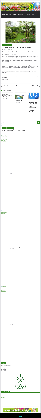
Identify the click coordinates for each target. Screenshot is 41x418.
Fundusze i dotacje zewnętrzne (18, 14)
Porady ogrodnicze (27, 12)
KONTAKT (12, 16)
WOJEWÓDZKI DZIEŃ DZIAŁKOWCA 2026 (13, 130)
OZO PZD (10, 49)
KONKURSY (36, 12)
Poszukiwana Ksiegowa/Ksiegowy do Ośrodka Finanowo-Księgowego (20, 247)
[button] (7, 12)
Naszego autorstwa (6, 14)
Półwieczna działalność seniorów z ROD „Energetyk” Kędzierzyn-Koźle (10, 86)
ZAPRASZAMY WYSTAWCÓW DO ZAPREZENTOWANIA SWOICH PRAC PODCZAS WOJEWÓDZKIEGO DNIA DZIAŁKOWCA (22, 172)
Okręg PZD (12, 12)
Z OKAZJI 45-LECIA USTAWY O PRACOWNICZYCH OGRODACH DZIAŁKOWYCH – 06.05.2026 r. (23, 323)
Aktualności (4, 12)
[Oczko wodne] (20, 93)
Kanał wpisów (3, 395)
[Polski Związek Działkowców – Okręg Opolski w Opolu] (20, 3)
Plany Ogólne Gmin (30, 14)
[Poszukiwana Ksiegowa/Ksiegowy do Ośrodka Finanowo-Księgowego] (4, 247)
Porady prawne (19, 12)
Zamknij (21, 416)
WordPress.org (3, 399)
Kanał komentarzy (4, 397)
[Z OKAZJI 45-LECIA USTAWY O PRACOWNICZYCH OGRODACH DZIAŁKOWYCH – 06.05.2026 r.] (4, 323)
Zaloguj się (3, 394)
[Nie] (39, 415)
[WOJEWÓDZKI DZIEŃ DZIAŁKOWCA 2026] (20, 125)
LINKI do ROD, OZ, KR (6, 16)
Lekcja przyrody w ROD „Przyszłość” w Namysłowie (31, 86)
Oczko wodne (19, 100)
